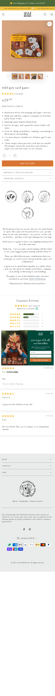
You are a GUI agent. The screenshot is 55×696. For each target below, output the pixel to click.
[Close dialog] (51, 333)
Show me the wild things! (40, 360)
